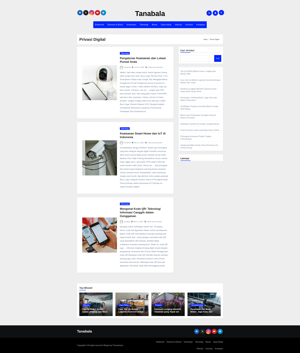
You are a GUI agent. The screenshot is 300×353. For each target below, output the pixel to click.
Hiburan (178, 25)
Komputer (200, 25)
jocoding (127, 222)
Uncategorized (197, 305)
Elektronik (99, 25)
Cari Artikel (187, 50)
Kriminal (189, 25)
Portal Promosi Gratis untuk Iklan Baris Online (199, 130)
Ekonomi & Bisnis (115, 25)
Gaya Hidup (166, 25)
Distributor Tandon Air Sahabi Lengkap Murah (199, 124)
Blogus (107, 345)
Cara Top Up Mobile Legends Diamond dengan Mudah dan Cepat (131, 311)
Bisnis (154, 25)
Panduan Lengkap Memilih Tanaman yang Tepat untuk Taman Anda (167, 311)
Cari (217, 58)
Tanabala (150, 13)
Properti (158, 305)
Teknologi (144, 25)
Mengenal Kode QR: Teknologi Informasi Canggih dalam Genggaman (140, 212)
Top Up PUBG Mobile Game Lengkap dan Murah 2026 (95, 311)
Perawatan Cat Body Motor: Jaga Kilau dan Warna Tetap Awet (201, 311)
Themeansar (117, 345)
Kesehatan (131, 25)
